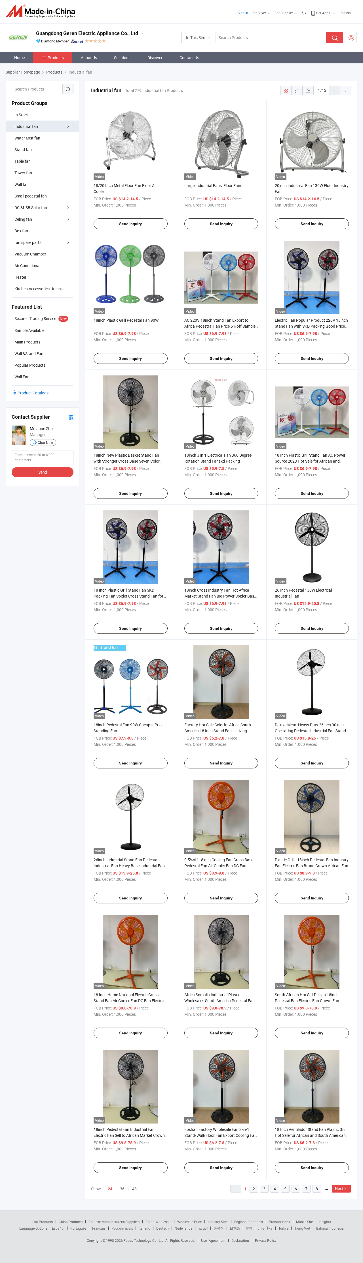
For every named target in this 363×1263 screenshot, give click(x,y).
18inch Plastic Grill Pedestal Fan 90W (126, 320)
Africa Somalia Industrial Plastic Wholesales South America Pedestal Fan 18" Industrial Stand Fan (219, 1000)
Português (78, 1228)
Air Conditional (27, 265)
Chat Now (45, 442)
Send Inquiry (130, 224)
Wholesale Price (189, 1221)
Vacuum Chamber (30, 254)
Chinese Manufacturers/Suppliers (114, 1221)
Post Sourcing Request (351, 37)
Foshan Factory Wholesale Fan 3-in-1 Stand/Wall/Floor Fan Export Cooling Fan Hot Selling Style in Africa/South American (221, 1135)
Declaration (240, 1240)
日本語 (235, 1228)
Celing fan (23, 219)
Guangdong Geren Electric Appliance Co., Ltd (87, 33)
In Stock (21, 114)
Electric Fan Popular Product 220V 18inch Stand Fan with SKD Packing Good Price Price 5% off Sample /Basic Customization (311, 326)
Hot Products (42, 1221)
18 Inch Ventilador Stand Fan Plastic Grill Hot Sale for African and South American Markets (310, 1135)
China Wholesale (158, 1221)
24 (110, 1189)
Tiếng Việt (302, 1228)
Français (98, 1228)
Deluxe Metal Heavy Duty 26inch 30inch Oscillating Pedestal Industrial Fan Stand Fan (310, 730)
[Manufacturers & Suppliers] (42, 11)
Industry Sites (218, 1221)
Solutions (122, 57)
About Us (89, 57)
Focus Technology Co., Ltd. (144, 1240)
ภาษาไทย (265, 1228)
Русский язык (122, 1228)
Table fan (22, 161)
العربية (203, 1228)
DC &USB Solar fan (30, 207)
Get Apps (323, 12)
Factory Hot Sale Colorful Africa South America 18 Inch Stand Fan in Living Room (217, 730)
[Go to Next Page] (345, 90)
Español (58, 1228)
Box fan (21, 230)
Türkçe (283, 1228)
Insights (325, 1221)
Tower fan (23, 172)
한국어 (219, 1228)
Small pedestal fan (30, 196)
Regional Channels (248, 1221)
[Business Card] (71, 417)
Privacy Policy (266, 1240)
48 (134, 1188)
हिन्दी (249, 1228)
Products (56, 57)
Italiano (144, 1228)
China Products (71, 1221)
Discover (154, 57)
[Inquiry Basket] (304, 12)
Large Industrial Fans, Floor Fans (213, 185)
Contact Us (189, 57)
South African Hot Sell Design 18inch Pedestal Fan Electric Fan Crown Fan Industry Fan (307, 1000)
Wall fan (21, 184)
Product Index (279, 1221)
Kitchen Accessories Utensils (39, 288)
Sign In (243, 12)
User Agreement (213, 1240)
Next (339, 1188)
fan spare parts (27, 242)
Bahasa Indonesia (330, 1228)
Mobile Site (304, 1221)
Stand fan (23, 149)
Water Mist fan (27, 138)
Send (42, 472)
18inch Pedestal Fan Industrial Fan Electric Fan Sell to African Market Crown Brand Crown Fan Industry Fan (129, 1135)
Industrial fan (26, 126)
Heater (20, 277)
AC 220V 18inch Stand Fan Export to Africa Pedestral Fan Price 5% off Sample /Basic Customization (220, 326)
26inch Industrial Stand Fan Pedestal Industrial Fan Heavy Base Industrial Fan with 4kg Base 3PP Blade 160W (129, 865)
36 (122, 1188)
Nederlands (183, 1228)
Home (19, 57)
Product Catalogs (33, 393)
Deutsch (162, 1228)
